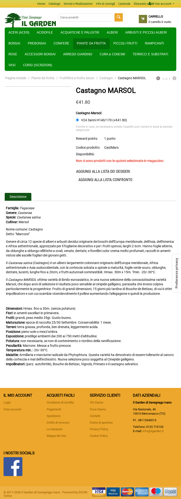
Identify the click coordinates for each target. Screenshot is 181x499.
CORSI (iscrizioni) (37, 65)
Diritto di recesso (58, 422)
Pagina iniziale (15, 78)
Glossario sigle (143, 3)
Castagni (106, 78)
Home (41, 3)
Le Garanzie (54, 429)
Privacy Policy (99, 429)
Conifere (61, 43)
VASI (12, 65)
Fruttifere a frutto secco (77, 78)
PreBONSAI (37, 43)
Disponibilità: (85, 154)
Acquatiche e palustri (80, 32)
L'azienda (124, 3)
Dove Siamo (98, 409)
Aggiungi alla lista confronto (105, 180)
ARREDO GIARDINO (77, 54)
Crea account (12, 409)
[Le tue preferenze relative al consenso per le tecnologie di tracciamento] (176, 273)
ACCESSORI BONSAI (40, 54)
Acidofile (45, 32)
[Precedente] (158, 78)
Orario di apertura (101, 422)
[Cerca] (119, 17)
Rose (12, 54)
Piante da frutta (91, 43)
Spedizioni (53, 416)
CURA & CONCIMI (112, 54)
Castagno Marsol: (89, 113)
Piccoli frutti (125, 43)
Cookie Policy (99, 436)
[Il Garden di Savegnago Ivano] (30, 20)
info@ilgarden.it (153, 431)
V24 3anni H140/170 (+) (103, 120)
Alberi (112, 32)
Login (7, 402)
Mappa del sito (56, 436)
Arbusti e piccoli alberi (146, 32)
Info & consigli (105, 3)
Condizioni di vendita (60, 402)
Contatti (95, 416)
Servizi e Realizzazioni (78, 3)
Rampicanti (154, 43)
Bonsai (14, 43)
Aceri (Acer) (18, 32)
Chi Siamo (96, 402)
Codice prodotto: (88, 147)
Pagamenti (54, 409)
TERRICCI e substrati (150, 54)
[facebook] (13, 466)
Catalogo (54, 3)
